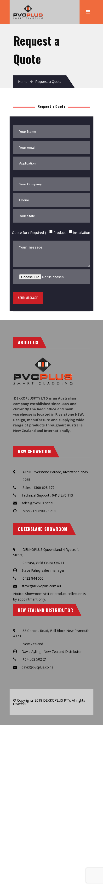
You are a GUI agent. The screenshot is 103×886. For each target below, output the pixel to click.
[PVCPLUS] (28, 7)
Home (23, 81)
